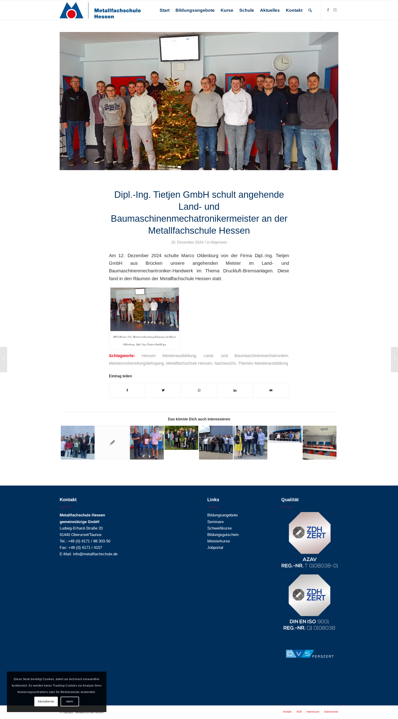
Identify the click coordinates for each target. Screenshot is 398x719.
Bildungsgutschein (223, 535)
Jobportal (215, 547)
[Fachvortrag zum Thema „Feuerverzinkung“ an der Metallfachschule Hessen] (285, 434)
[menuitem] (165, 10)
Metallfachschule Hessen (189, 363)
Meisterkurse (218, 541)
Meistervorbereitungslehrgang (136, 363)
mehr (69, 701)
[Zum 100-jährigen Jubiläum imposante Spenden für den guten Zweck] (250, 443)
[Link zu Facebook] (328, 10)
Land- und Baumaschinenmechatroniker (246, 355)
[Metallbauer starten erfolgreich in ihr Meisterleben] (216, 443)
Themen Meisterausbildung (263, 363)
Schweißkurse (219, 528)
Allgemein (219, 242)
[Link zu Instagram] (334, 10)
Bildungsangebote (222, 515)
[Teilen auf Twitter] (163, 390)
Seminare (215, 522)
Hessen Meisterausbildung (169, 355)
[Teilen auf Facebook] (127, 390)
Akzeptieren (46, 701)
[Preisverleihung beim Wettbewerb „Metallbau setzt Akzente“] (181, 438)
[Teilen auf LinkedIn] (235, 390)
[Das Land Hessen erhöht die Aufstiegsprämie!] (112, 443)
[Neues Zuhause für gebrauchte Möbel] (320, 443)
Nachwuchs (225, 363)
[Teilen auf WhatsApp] (199, 390)
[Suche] (310, 10)
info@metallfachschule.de (95, 554)
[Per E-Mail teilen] (271, 390)
